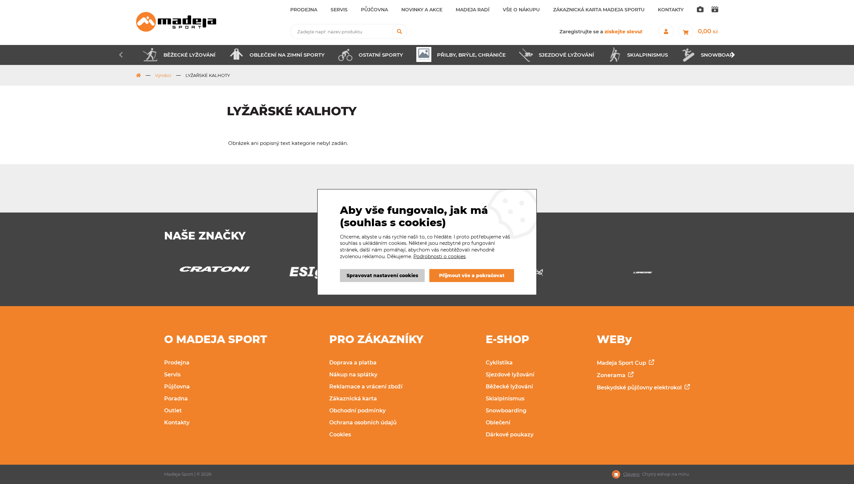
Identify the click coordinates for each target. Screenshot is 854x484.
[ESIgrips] (211, 274)
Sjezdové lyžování (510, 374)
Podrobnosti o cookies (439, 256)
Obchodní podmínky (357, 410)
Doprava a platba (353, 362)
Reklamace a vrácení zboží (366, 386)
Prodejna (176, 362)
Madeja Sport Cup (622, 363)
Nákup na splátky (353, 374)
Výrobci (163, 75)
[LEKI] (642, 274)
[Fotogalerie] (700, 10)
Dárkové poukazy (509, 434)
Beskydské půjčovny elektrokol (640, 387)
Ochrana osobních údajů (363, 422)
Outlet (173, 410)
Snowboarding (506, 410)
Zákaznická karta (353, 398)
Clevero (631, 474)
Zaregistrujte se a (601, 31)
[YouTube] (715, 10)
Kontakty (176, 422)
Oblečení (498, 422)
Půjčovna (177, 386)
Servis (172, 374)
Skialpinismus (505, 398)
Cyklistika (499, 362)
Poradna (176, 398)
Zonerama (612, 375)
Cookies (340, 434)
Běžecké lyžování (509, 386)
